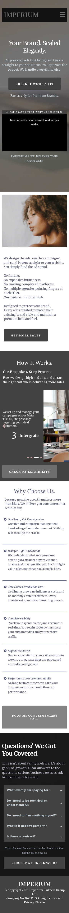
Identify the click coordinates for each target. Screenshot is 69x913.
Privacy (29, 902)
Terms (40, 902)
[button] (62, 15)
